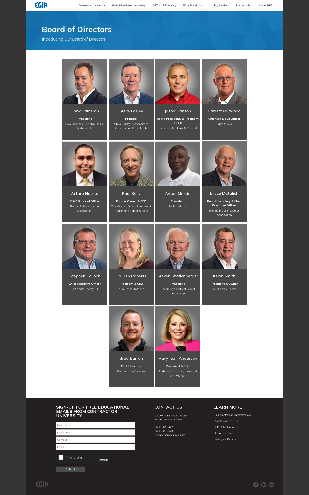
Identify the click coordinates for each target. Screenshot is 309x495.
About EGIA (266, 5)
